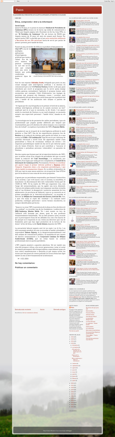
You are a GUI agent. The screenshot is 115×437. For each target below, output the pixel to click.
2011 (72, 406)
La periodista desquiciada (89, 319)
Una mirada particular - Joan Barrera (92, 339)
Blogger (69, 430)
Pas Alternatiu (90, 328)
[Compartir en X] (24, 258)
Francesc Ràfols (90, 312)
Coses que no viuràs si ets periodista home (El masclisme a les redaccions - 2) (88, 242)
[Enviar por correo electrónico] (21, 258)
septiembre (75, 365)
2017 (72, 394)
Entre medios (89, 311)
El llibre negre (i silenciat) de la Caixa (86, 161)
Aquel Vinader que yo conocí (84, 29)
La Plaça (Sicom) (90, 321)
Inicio (42, 309)
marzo (74, 376)
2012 (72, 404)
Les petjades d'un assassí (83, 37)
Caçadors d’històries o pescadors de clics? (87, 45)
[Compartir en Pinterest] (28, 258)
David (77, 279)
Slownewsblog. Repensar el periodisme (93, 333)
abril (73, 374)
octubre (74, 363)
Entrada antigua (59, 309)
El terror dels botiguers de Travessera (86, 208)
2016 (72, 396)
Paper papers (89, 326)
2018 (72, 391)
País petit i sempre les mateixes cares (86, 170)
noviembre (75, 347)
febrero (74, 378)
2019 (72, 389)
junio (73, 370)
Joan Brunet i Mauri (91, 316)
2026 (72, 337)
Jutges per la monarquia (75, 355)
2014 (72, 400)
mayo (74, 372)
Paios (19, 10)
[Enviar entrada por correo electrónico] (18, 258)
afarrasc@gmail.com (75, 296)
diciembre (75, 345)
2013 (72, 402)
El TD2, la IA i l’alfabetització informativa (87, 79)
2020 (72, 387)
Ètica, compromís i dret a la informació (77, 360)
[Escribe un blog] (23, 258)
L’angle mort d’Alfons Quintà (84, 260)
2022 (72, 383)
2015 (72, 398)
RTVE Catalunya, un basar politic (85, 127)
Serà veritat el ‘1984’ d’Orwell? (84, 71)
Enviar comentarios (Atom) (30, 312)
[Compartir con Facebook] (26, 258)
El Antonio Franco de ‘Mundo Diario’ (86, 88)
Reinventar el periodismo (93, 330)
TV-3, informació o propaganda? (85, 233)
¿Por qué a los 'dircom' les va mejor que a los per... (76, 351)
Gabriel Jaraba (90, 314)
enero (74, 380)
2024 (72, 341)
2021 (72, 385)
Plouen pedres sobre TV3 (83, 20)
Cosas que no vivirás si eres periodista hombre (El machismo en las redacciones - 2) (88, 270)
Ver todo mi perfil (74, 331)
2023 (72, 343)
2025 (72, 339)
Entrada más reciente (23, 309)
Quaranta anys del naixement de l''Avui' (87, 63)
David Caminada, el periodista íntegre (86, 216)
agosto (74, 367)
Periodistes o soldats (81, 178)
